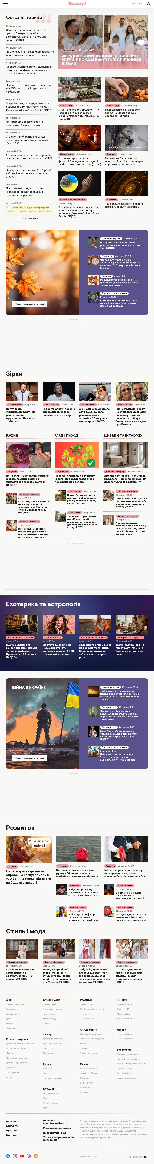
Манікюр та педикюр (16, 1058)
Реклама (11, 1135)
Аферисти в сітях (126, 1019)
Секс (45, 1098)
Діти (45, 1108)
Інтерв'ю (10, 1029)
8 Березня (85, 1078)
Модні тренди (50, 1019)
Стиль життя (88, 1030)
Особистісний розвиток (92, 1009)
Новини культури (110, 687)
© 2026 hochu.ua (88, 1157)
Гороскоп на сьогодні (127, 1054)
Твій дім (48, 1034)
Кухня (47, 1064)
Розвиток (111, 200)
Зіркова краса (13, 1014)
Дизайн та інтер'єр (115, 472)
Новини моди (49, 1005)
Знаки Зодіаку (124, 1073)
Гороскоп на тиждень (128, 1059)
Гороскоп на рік (124, 1069)
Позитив (111, 154)
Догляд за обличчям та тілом (20, 1044)
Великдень (85, 1088)
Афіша (121, 1030)
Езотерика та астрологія (72, 200)
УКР (134, 4)
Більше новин (30, 219)
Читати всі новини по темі (29, 304)
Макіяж (9, 1053)
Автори (11, 1121)
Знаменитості (69, 50)
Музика (9, 1024)
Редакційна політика (57, 1128)
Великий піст (86, 1083)
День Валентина (88, 1069)
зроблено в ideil (138, 1157)
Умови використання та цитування (58, 1139)
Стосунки (49, 1089)
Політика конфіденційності (55, 1122)
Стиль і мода (51, 1000)
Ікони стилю (49, 1014)
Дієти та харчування (16, 1063)
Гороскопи (107, 256)
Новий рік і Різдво (88, 1073)
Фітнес (9, 1077)
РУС (141, 4)
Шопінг (46, 1024)
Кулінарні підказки (29, 495)
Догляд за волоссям (16, 1049)
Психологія (85, 1014)
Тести (83, 1044)
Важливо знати (77, 908)
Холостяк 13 (123, 1009)
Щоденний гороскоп (127, 1078)
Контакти (12, 1126)
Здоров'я (10, 1068)
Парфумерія (66, 154)
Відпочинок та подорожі (92, 1039)
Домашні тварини (52, 1044)
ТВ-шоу (122, 1000)
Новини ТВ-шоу (124, 1005)
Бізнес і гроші (86, 1005)
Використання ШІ (54, 1133)
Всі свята (84, 1093)
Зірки (9, 1000)
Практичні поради (111, 239)
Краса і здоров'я (52, 638)
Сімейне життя (50, 1103)
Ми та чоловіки (125, 886)
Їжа (44, 1073)
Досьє (9, 1019)
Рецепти (12, 472)
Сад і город (66, 106)
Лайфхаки (48, 1053)
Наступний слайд (141, 42)
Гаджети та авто (88, 1053)
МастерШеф (123, 1014)
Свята (84, 1064)
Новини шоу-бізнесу (16, 1005)
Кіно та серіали (124, 1034)
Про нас (11, 1131)
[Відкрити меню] (5, 3)
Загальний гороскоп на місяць (132, 1064)
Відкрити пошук (148, 4)
